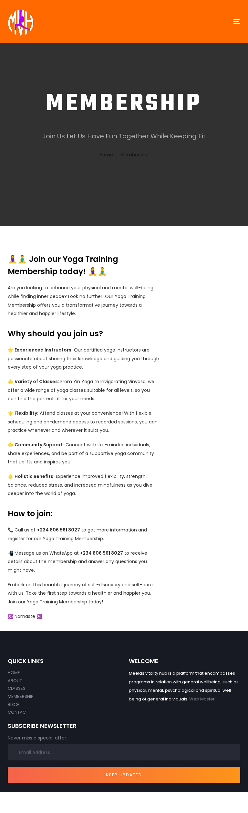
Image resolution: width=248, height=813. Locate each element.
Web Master (202, 699)
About (15, 681)
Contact (18, 712)
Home (14, 672)
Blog (13, 704)
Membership (21, 696)
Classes (17, 688)
